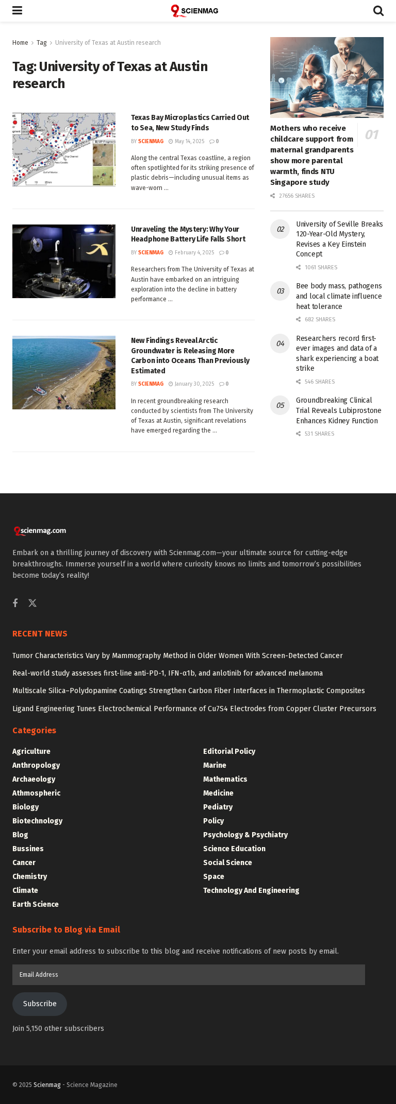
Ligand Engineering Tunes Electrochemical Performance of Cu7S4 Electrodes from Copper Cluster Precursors (194, 708)
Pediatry (218, 807)
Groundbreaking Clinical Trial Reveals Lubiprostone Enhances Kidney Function (339, 410)
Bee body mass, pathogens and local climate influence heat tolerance (339, 296)
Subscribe (40, 1003)
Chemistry (29, 876)
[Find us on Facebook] (15, 604)
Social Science (227, 862)
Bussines (28, 848)
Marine (214, 765)
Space (213, 876)
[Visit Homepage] (198, 11)
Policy (213, 821)
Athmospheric (36, 793)
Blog (20, 835)
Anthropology (36, 765)
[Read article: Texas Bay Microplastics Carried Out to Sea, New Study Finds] (64, 149)
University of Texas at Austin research (108, 42)
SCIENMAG (150, 142)
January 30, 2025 (193, 384)
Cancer (24, 862)
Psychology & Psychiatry (245, 835)
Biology (25, 807)
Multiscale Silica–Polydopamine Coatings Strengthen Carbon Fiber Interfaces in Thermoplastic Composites (188, 690)
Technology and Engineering (251, 890)
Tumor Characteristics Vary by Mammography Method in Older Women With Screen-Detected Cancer (177, 655)
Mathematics (225, 779)
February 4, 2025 (193, 253)
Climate (25, 890)
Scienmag (47, 1085)
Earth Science (35, 904)
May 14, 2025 (188, 142)
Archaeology (33, 779)
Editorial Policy (229, 751)
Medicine (218, 793)
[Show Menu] (17, 11)
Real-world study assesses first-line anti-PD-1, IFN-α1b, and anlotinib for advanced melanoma (167, 673)
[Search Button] (378, 11)
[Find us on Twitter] (32, 603)
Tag (42, 42)
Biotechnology (37, 821)
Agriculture (31, 751)
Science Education (234, 848)
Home (20, 42)
